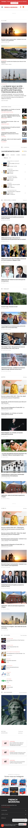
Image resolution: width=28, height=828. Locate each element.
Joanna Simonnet (4, 410)
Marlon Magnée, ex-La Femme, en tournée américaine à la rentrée (10, 110)
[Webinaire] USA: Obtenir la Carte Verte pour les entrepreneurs (13, 280)
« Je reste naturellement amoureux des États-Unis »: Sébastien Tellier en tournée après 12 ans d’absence (10, 116)
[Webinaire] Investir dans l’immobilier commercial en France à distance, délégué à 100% (13, 259)
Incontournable (24, 154)
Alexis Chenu (4, 416)
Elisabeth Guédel (4, 399)
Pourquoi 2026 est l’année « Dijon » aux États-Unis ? (10, 122)
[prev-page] (3, 710)
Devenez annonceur (5, 807)
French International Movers (13, 667)
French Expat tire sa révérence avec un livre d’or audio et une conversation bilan (13, 326)
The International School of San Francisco (15, 640)
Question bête (5, 124)
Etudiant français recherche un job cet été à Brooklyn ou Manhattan (17, 753)
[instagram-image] (5, 783)
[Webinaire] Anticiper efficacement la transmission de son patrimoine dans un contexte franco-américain (13, 238)
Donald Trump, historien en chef (9, 306)
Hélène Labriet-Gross (6, 64)
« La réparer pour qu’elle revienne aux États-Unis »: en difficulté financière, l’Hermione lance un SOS (12, 89)
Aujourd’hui (7, 154)
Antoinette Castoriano (11, 660)
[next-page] (24, 710)
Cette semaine (13, 154)
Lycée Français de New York (12, 646)
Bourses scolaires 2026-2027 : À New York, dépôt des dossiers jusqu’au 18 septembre (13, 533)
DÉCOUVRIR (14, 712)
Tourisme (3, 60)
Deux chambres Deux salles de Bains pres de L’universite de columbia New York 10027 (16, 744)
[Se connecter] (20, 7)
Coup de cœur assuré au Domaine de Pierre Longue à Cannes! (17, 762)
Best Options (9, 680)
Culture (3, 136)
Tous (3, 154)
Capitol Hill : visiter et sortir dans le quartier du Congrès (11, 139)
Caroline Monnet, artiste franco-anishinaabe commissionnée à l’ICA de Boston (9, 133)
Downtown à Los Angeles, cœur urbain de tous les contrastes (13, 627)
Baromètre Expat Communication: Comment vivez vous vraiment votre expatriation (14, 539)
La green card (14, 707)
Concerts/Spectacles (7, 112)
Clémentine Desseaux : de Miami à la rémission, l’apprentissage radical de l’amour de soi (13, 368)
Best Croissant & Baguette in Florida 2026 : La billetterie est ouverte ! (12, 408)
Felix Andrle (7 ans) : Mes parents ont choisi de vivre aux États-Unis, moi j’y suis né (13, 347)
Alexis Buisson (4, 100)
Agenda (3, 129)
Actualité (4, 118)
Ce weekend (18, 154)
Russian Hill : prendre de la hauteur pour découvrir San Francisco (13, 402)
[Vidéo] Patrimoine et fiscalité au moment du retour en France (10, 128)
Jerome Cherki (10, 687)
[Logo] (10, 7)
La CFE (8, 673)
